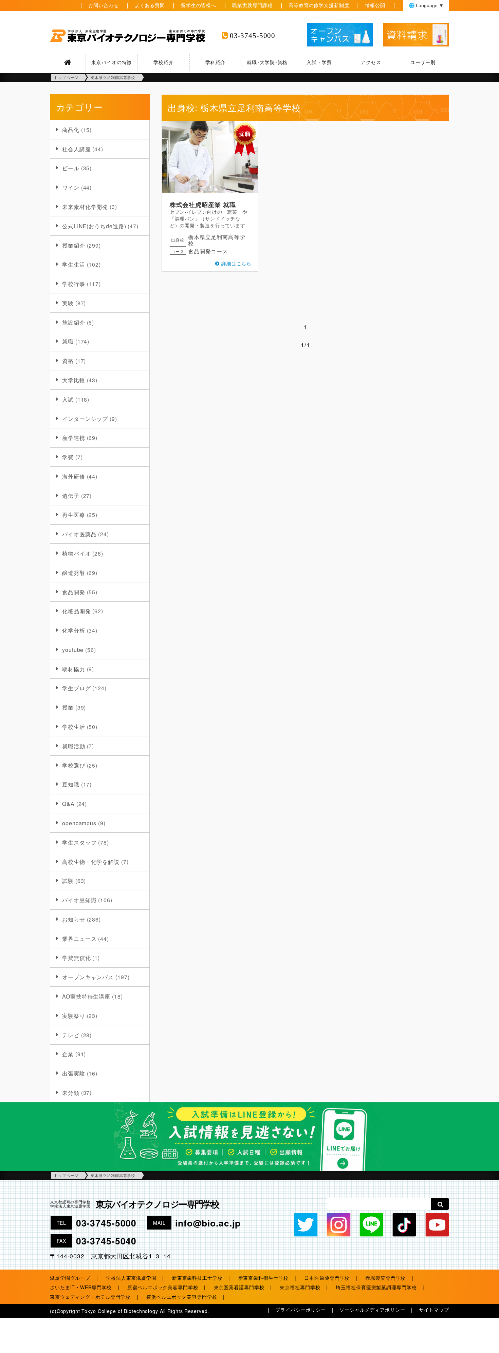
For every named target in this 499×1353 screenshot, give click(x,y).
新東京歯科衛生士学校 (263, 1277)
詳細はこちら (236, 263)
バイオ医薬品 (79, 534)
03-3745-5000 (253, 36)
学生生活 (73, 264)
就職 (68, 341)
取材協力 (73, 669)
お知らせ (73, 919)
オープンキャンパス (88, 977)
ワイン (70, 187)
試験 (68, 880)
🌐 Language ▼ (426, 5)
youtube (73, 649)
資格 (68, 360)
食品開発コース (208, 251)
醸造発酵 (73, 572)
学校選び (73, 765)
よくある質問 (150, 5)
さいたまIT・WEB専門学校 (81, 1287)
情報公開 (375, 5)
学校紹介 (163, 62)
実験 (68, 303)
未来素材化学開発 (85, 206)
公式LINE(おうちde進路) (94, 226)
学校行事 (73, 283)
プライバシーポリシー (300, 1309)
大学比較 (73, 380)
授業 (68, 707)
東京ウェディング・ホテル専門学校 (90, 1296)
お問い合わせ (103, 5)
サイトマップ (434, 1309)
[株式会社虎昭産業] (210, 157)
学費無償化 (76, 957)
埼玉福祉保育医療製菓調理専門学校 (376, 1287)
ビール (70, 168)
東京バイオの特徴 (111, 62)
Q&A (68, 803)
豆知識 (70, 784)
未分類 (70, 1092)
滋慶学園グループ (70, 1277)
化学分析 (73, 630)
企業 (68, 1054)
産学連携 (73, 437)
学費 (68, 457)
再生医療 (73, 514)
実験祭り (73, 1015)
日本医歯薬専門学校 (327, 1277)
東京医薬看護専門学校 (239, 1287)
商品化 (70, 129)
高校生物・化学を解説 (90, 861)
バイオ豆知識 (79, 900)
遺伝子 (70, 495)
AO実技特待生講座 (86, 996)
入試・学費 (319, 62)
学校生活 (73, 726)
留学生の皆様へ (198, 5)
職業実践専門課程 (252, 5)
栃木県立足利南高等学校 (216, 240)
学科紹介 (215, 62)
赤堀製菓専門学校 (385, 1277)
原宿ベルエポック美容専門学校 (162, 1287)
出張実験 (73, 1073)
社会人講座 (76, 149)
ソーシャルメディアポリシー (372, 1309)
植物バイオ (76, 553)
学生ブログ (76, 688)
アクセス (371, 62)
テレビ (70, 1035)
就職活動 (73, 746)
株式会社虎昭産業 (195, 204)
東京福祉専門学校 (300, 1287)
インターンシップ (85, 418)
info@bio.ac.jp (207, 1222)
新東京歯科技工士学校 (197, 1277)
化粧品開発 (76, 611)
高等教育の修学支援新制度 (319, 5)
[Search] (440, 1204)
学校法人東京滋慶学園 (131, 1277)
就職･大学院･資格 (267, 62)
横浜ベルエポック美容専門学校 (181, 1296)
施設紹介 (73, 322)
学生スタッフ (79, 842)
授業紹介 (73, 245)
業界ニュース (79, 938)
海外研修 (73, 476)
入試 (68, 399)
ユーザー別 (423, 62)
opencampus (79, 823)
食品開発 (73, 592)
